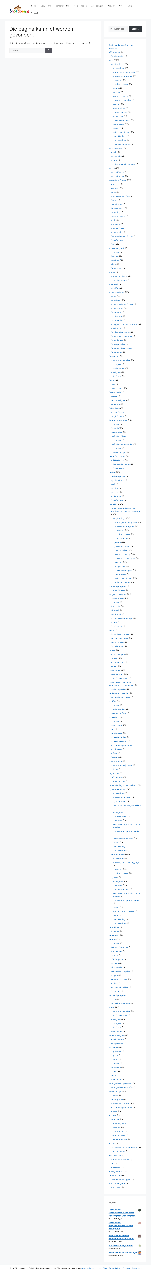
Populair (111, 6)
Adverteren (137, 1268)
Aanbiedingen (97, 6)
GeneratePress (87, 1268)
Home (33, 6)
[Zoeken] (48, 50)
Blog (130, 6)
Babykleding (46, 6)
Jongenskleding (62, 6)
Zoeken (135, 29)
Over (121, 6)
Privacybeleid (114, 1268)
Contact (34, 13)
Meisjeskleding (80, 6)
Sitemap (126, 1268)
